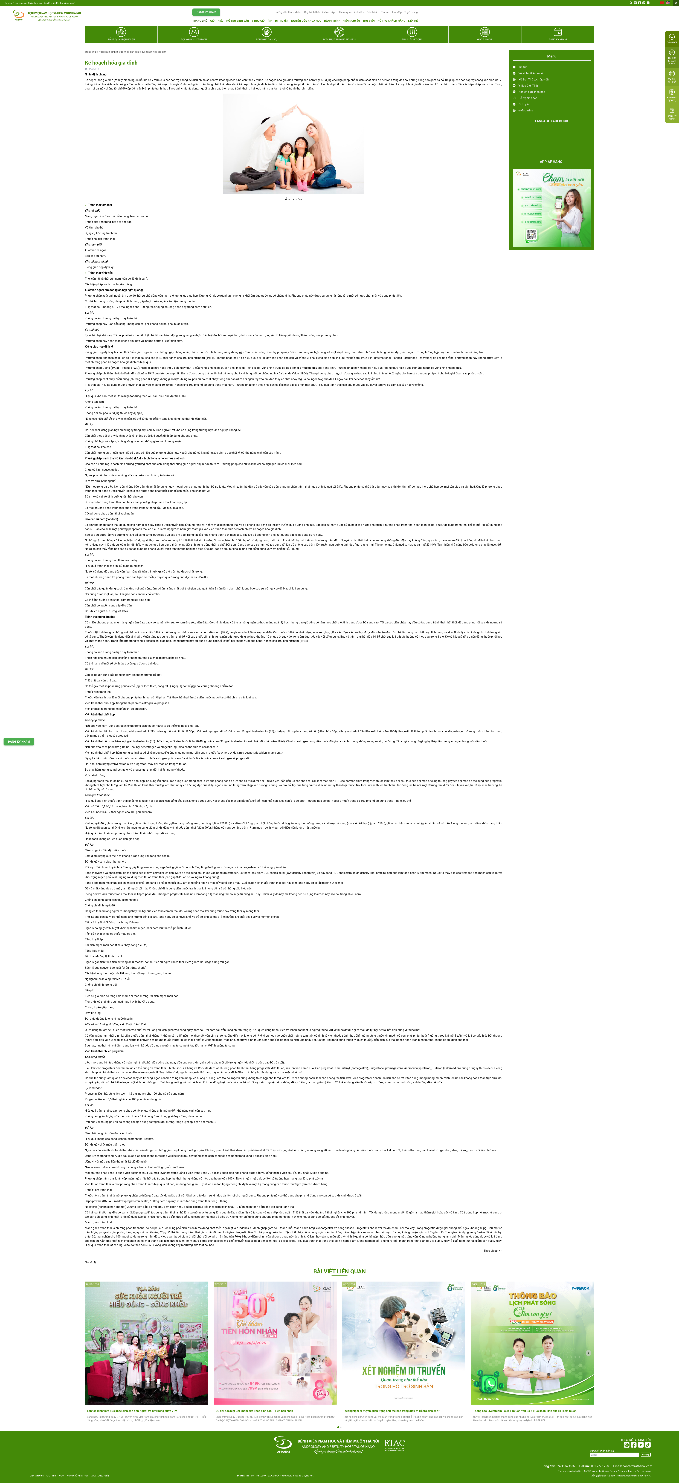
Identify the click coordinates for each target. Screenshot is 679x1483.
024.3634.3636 (558, 1466)
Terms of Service (635, 1471)
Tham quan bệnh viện (351, 12)
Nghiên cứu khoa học (306, 20)
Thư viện (369, 20)
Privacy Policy (616, 1471)
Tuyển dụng (411, 12)
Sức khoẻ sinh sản (129, 51)
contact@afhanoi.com (632, 1466)
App (333, 12)
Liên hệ (413, 20)
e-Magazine (525, 110)
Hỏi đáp (397, 12)
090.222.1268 (594, 1466)
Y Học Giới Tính (107, 51)
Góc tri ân (372, 12)
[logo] (43, 15)
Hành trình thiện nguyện (342, 20)
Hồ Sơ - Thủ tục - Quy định (534, 79)
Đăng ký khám (206, 12)
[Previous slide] (90, 1353)
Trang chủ (199, 20)
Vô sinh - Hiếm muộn (531, 73)
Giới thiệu (217, 20)
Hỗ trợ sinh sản (237, 20)
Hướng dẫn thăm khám (287, 12)
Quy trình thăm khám (316, 12)
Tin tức (385, 12)
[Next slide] (588, 1353)
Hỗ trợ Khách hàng (391, 20)
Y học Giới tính (262, 20)
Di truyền (281, 20)
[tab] (338, 1427)
